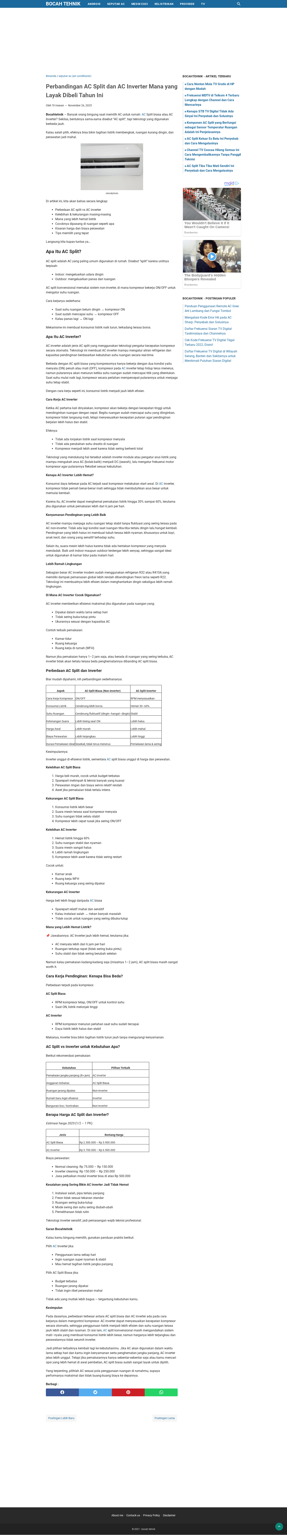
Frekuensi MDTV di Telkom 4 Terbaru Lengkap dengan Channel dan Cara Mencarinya (212, 100)
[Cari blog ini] (238, 4)
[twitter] (95, 1392)
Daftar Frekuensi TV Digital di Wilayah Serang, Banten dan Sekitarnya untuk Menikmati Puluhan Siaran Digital (211, 356)
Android (94, 3)
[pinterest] (128, 1392)
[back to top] (279, 1527)
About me (117, 1515)
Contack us (133, 1515)
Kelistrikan (164, 3)
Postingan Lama (165, 1418)
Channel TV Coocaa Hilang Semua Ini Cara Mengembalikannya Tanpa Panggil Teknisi (213, 154)
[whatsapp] (161, 1392)
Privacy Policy (151, 1515)
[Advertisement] (143, 41)
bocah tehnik (63, 4)
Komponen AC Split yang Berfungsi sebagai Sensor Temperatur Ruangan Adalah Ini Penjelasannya (211, 127)
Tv (203, 3)
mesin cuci (139, 3)
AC (144, 114)
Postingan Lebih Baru (61, 1418)
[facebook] (62, 1392)
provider (187, 3)
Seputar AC (116, 3)
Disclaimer (169, 1515)
